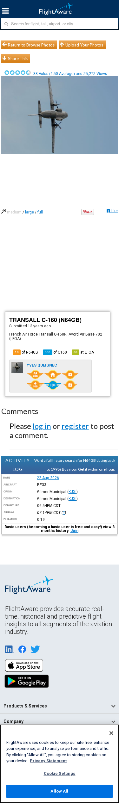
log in (42, 425)
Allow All (59, 791)
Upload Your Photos (84, 44)
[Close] (111, 733)
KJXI (72, 492)
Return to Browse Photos (31, 44)
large (29, 212)
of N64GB (26, 352)
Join (74, 530)
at (84, 352)
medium (14, 212)
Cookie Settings (60, 773)
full (40, 212)
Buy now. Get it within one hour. (88, 469)
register (75, 425)
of (56, 352)
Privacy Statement (48, 760)
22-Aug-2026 (48, 478)
